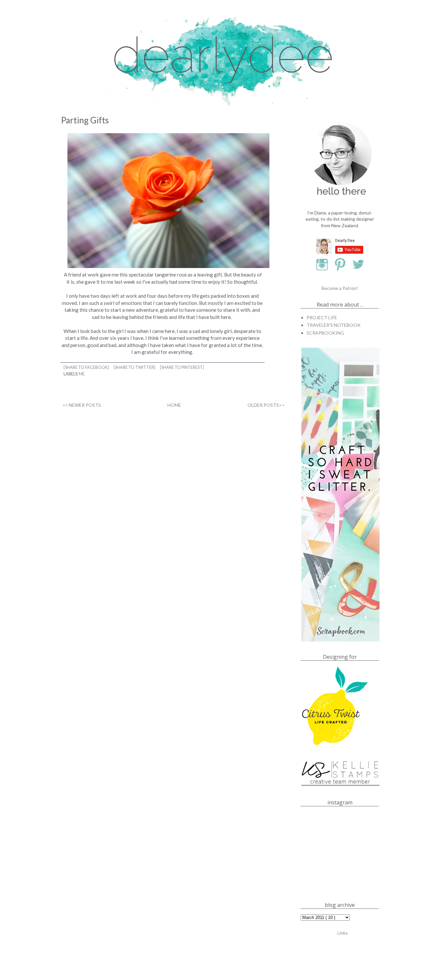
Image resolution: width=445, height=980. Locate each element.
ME (82, 373)
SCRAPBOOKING (325, 333)
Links (342, 933)
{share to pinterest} (182, 367)
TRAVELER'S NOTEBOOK (334, 325)
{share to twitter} (135, 367)
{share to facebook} (86, 367)
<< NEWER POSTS (82, 405)
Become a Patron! (340, 288)
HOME (174, 405)
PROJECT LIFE (322, 317)
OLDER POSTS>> (266, 405)
